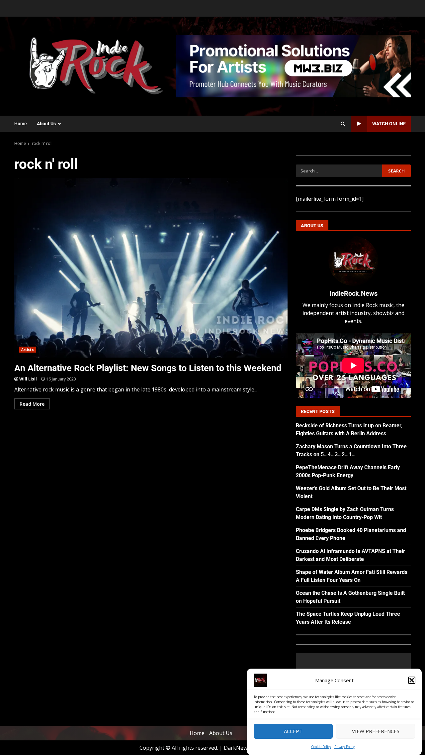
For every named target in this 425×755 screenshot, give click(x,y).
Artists (27, 349)
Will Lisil (28, 379)
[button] (411, 680)
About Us (46, 123)
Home (20, 123)
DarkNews (237, 747)
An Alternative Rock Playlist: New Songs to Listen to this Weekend (151, 268)
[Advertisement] (293, 65)
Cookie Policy (321, 746)
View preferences (375, 731)
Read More (32, 404)
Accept (293, 731)
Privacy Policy (344, 746)
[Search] (343, 124)
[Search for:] (339, 170)
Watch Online (389, 123)
